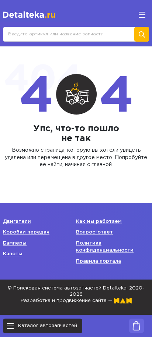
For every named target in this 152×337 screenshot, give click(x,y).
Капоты (13, 254)
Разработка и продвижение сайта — (67, 301)
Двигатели (17, 222)
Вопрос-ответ (94, 232)
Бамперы (15, 243)
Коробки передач (26, 232)
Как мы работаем (99, 222)
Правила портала (98, 261)
